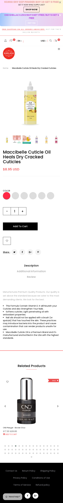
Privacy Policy (20, 477)
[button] (20, 40)
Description (31, 265)
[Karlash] (9, 53)
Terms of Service (22, 484)
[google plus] (35, 496)
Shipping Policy (47, 470)
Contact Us (11, 470)
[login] (5, 40)
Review (31, 277)
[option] (31, 102)
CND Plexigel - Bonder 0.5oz (14, 428)
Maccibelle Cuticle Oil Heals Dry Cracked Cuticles (27, 157)
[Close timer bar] (60, 2)
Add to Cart (11, 434)
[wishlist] (12, 40)
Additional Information (31, 271)
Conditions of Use (41, 477)
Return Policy (28, 470)
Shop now (31, 9)
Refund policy (43, 484)
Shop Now (31, 23)
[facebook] (27, 496)
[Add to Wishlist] (7, 241)
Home (5, 68)
